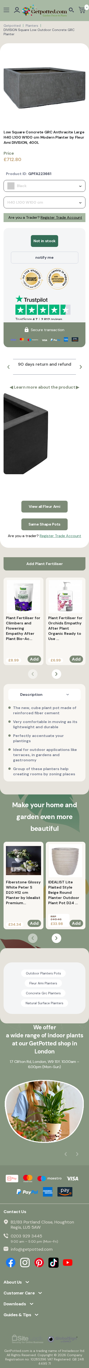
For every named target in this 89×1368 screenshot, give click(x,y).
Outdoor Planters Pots (43, 973)
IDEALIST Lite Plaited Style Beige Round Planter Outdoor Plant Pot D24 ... (63, 892)
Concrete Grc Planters (43, 993)
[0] (82, 10)
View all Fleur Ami (44, 506)
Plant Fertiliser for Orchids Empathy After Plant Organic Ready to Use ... (65, 628)
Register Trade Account (61, 217)
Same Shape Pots (44, 524)
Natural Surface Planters (44, 1003)
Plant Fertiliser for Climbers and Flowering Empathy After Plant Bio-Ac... (23, 628)
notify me (44, 257)
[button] (8, 367)
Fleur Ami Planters (43, 983)
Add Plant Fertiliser (44, 563)
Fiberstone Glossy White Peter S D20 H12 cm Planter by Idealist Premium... (23, 892)
